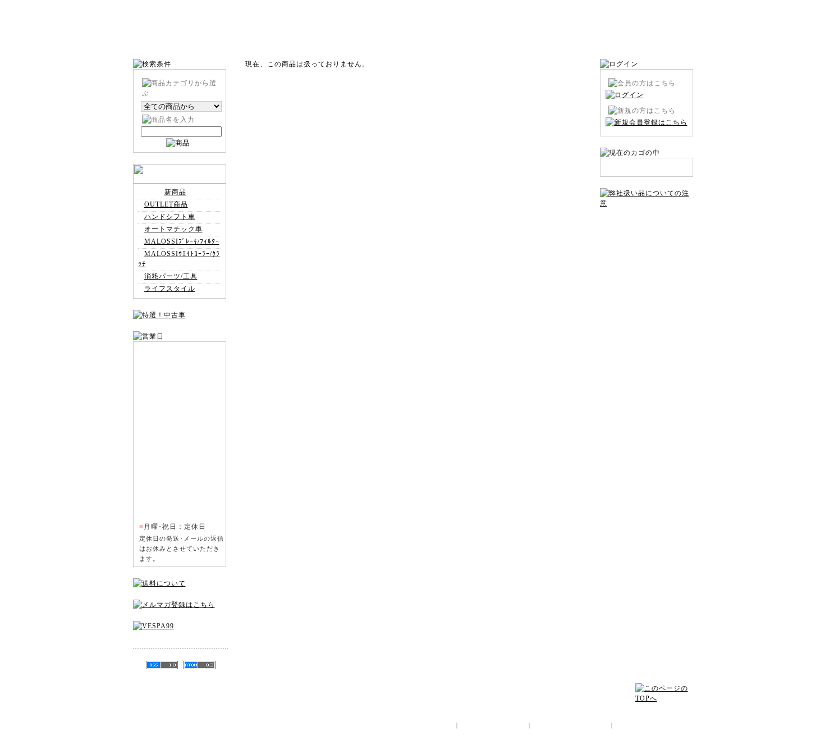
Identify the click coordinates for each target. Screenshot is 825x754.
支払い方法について (646, 261)
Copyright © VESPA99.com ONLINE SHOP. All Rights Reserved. (598, 745)
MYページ (551, 41)
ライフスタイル (169, 289)
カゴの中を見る (663, 41)
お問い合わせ (646, 228)
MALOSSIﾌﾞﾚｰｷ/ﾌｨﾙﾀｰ (181, 241)
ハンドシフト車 (169, 217)
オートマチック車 (173, 229)
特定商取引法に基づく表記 (646, 244)
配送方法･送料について (646, 278)
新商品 (175, 192)
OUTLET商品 (166, 204)
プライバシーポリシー (646, 295)
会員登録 (607, 41)
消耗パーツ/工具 (171, 276)
